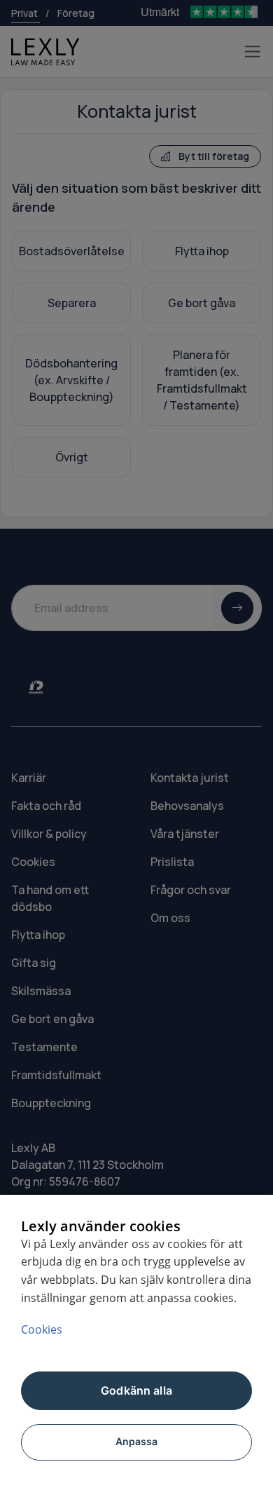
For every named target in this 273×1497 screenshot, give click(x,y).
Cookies (41, 1329)
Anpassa (136, 1441)
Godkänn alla (136, 1390)
